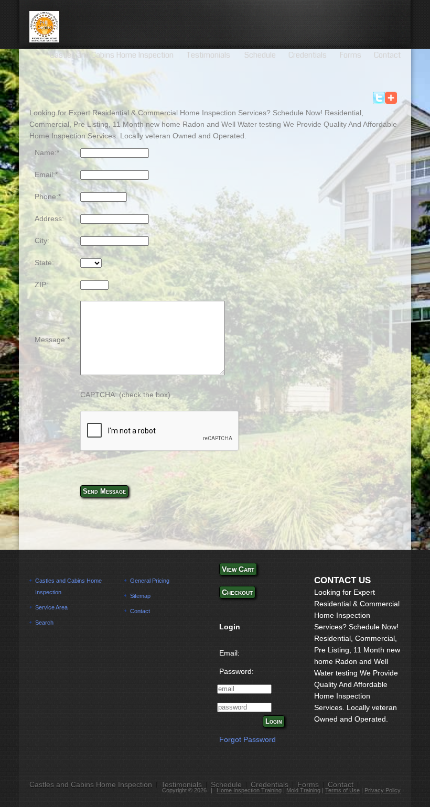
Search (44, 622)
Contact (387, 55)
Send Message (104, 491)
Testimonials (209, 55)
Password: (236, 671)
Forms (350, 55)
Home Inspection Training (249, 790)
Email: (229, 653)
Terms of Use (342, 790)
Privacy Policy (382, 790)
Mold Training (303, 790)
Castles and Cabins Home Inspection (112, 55)
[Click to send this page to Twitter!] (379, 101)
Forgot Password (247, 739)
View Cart (238, 569)
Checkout (237, 592)
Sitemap (140, 596)
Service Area (51, 607)
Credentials (307, 55)
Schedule (260, 55)
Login (273, 721)
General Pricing (149, 580)
